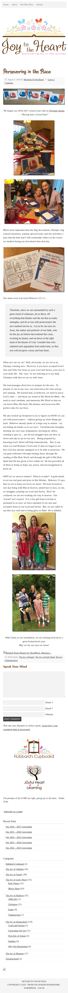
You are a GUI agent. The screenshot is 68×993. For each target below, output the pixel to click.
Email (48, 708)
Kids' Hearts (13, 883)
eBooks (39, 5)
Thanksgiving (14, 915)
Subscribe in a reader (13, 811)
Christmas (12, 904)
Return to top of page (34, 981)
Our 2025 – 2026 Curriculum (19, 832)
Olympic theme (57, 110)
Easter (11, 909)
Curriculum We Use (17, 931)
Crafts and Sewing (16, 925)
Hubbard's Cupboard (15, 864)
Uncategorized (12, 959)
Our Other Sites (26, 5)
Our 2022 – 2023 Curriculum (19, 848)
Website (49, 714)
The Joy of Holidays (15, 895)
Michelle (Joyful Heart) (34, 79)
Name (48, 702)
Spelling (12, 941)
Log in (41, 988)
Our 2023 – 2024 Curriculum (19, 842)
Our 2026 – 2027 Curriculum (19, 827)
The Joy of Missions (15, 953)
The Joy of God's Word (45, 657)
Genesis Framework (49, 985)
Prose (31, 985)
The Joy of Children (15, 869)
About (14, 4)
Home (6, 4)
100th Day (13, 899)
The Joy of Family (26, 657)
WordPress (30, 988)
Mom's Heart (14, 888)
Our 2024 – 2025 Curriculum (19, 837)
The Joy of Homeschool (16, 922)
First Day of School (17, 936)
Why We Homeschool (18, 946)
